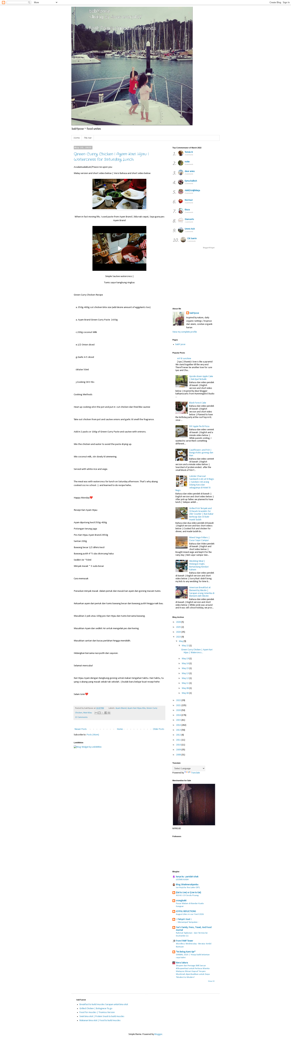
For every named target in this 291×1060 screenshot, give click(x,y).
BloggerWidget (209, 248)
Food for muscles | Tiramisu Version (97, 1012)
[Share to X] (102, 712)
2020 (178, 710)
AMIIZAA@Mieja (192, 190)
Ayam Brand (121, 708)
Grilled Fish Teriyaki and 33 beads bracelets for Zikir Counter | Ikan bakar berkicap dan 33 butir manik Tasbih (201, 514)
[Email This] (96, 712)
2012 (178, 735)
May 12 (185, 678)
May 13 (185, 673)
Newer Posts (81, 729)
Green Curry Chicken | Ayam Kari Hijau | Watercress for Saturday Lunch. (111, 156)
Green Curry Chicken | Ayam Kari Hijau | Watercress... (197, 651)
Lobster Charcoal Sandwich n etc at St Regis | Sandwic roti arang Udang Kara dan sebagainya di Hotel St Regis (194, 483)
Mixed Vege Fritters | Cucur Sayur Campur (199, 539)
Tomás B (189, 152)
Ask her (88, 137)
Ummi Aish (190, 229)
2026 (178, 622)
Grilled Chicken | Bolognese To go (95, 1008)
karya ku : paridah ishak (187, 876)
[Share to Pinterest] (109, 712)
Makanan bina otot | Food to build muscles (100, 1020)
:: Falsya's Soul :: (184, 919)
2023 (178, 637)
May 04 (185, 693)
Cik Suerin (192, 238)
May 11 (185, 683)
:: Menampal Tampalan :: (187, 922)
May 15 (185, 668)
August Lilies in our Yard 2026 (190, 914)
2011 (178, 740)
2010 (178, 745)
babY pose (180, 344)
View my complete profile (184, 332)
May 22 (185, 645)
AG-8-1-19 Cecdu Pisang (187, 895)
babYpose (194, 313)
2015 (178, 720)
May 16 (185, 663)
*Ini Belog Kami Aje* (186, 952)
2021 (178, 705)
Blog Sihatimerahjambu (187, 884)
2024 (178, 632)
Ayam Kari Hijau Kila (136, 708)
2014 (178, 725)
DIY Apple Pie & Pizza (199, 426)
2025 (178, 627)
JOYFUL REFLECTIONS (186, 911)
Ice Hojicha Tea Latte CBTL (188, 887)
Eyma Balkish (191, 181)
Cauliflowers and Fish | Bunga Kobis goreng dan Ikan (201, 453)
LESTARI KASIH (182, 879)
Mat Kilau (87, 713)
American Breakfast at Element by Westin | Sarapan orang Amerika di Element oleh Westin (201, 591)
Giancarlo (189, 219)
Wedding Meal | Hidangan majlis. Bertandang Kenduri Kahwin (199, 565)
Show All (211, 981)
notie (187, 161)
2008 (178, 755)
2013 (178, 730)
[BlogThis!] (99, 712)
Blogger (158, 1034)
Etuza (187, 209)
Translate (195, 773)
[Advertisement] (231, 277)
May (181, 641)
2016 (178, 715)
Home (77, 137)
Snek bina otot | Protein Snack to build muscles (101, 1016)
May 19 (185, 658)
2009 (178, 749)
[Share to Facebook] (105, 712)
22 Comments (81, 717)
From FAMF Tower (184, 941)
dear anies (190, 171)
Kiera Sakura (182, 962)
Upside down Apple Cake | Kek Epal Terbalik (201, 378)
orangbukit (181, 900)
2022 (178, 700)
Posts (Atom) (93, 734)
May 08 (185, 688)
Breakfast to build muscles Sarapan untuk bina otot (103, 1004)
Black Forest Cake (197, 403)
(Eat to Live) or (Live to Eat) (188, 892)
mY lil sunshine (184, 358)
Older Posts (158, 729)
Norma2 (189, 200)
